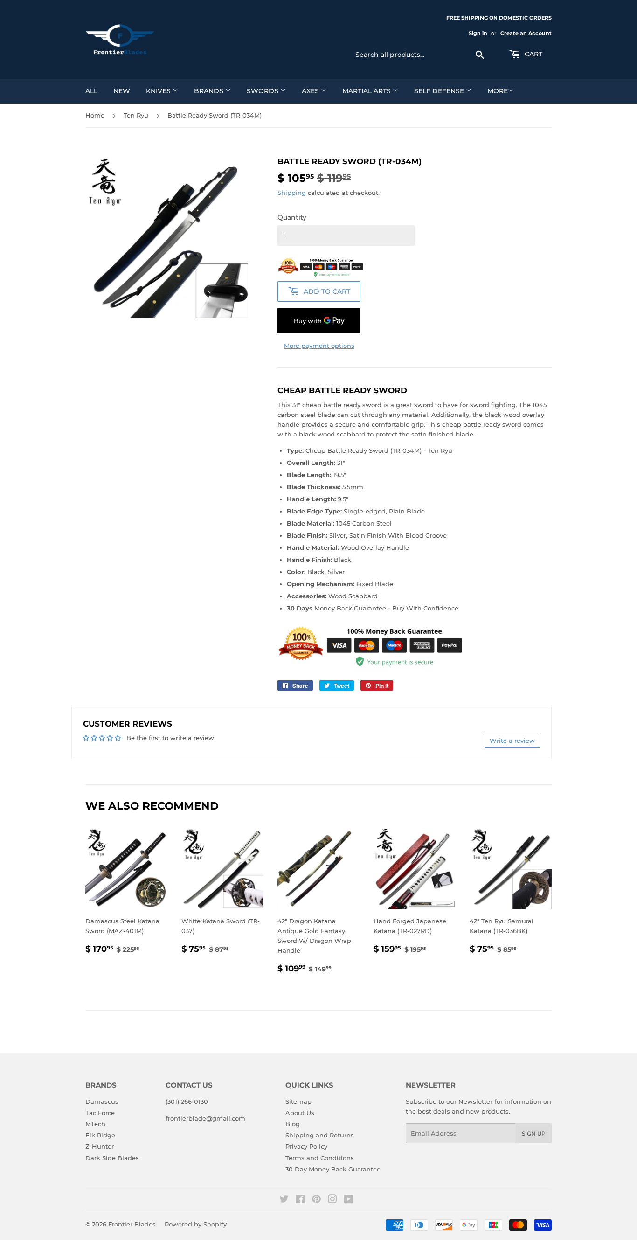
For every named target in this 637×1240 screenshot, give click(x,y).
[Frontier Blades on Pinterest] (316, 1200)
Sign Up (534, 1133)
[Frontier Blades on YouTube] (348, 1200)
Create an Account (526, 33)
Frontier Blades (132, 1224)
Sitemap (298, 1101)
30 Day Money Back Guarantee (333, 1169)
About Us (299, 1112)
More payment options (319, 345)
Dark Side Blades (112, 1158)
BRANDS (209, 91)
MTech (95, 1124)
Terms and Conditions (319, 1158)
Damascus (101, 1101)
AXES (311, 91)
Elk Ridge (100, 1135)
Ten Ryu (136, 115)
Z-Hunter (99, 1146)
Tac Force (100, 1112)
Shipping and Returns (319, 1135)
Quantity (291, 217)
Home (94, 115)
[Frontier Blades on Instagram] (332, 1200)
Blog (292, 1124)
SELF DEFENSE (440, 91)
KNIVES (159, 91)
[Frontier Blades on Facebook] (300, 1200)
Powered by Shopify (196, 1224)
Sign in (478, 33)
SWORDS (263, 91)
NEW (121, 91)
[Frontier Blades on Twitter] (284, 1200)
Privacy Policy (306, 1146)
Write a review (512, 740)
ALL (91, 91)
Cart (532, 54)
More (497, 91)
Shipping (291, 192)
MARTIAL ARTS (367, 91)
